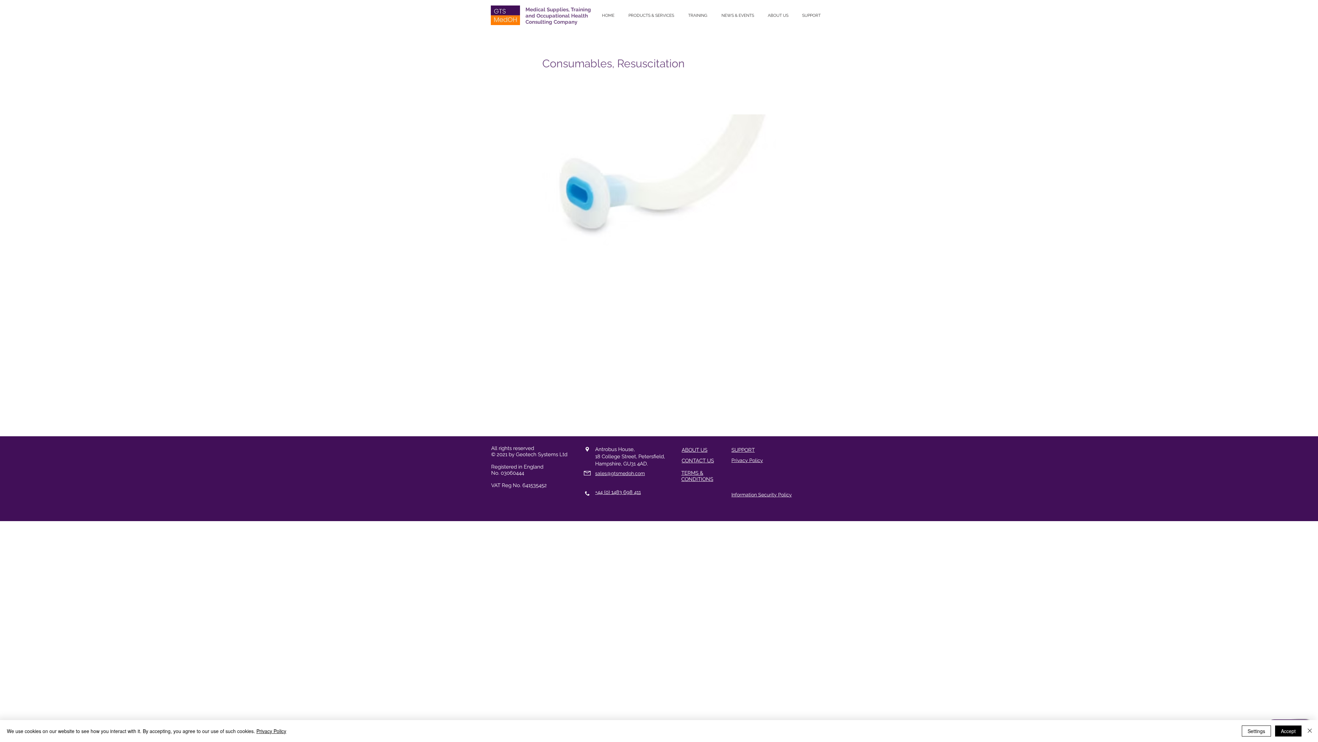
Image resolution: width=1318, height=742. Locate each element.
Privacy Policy (271, 731)
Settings (1256, 731)
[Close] (1310, 731)
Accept (1288, 731)
